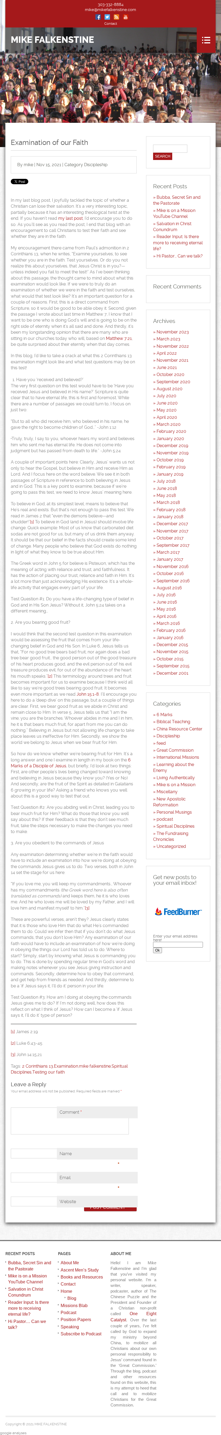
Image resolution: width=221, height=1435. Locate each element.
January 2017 (170, 559)
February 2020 (171, 431)
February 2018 (171, 509)
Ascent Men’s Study (80, 1270)
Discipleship (96, 164)
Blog (71, 1298)
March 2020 (169, 424)
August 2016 (169, 587)
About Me (70, 1262)
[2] (50, 676)
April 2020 (167, 417)
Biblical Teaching (173, 721)
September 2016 (173, 580)
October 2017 (170, 538)
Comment (71, 1112)
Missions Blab (74, 1305)
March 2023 (168, 339)
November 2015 (172, 651)
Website (68, 1201)
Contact (110, 24)
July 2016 (166, 594)
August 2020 (169, 388)
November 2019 (172, 452)
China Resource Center (179, 729)
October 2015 (170, 658)
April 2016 (167, 616)
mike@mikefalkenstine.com (110, 9)
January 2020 (170, 438)
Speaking (70, 1327)
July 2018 (166, 481)
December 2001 (172, 673)
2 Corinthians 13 (37, 1066)
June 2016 (167, 602)
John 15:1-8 (88, 694)
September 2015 (173, 665)
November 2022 (173, 346)
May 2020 (167, 410)
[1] (32, 521)
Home (66, 1291)
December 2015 (172, 644)
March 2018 (168, 502)
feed (161, 743)
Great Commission (175, 750)
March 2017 (168, 552)
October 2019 (170, 459)
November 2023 (173, 332)
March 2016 (168, 623)
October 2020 (170, 374)
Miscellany (167, 791)
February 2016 (171, 630)
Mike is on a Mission (176, 784)
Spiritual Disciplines (176, 826)
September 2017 (173, 545)
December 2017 (172, 523)
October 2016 (170, 573)
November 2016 (173, 566)
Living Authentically (176, 777)
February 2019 (171, 466)
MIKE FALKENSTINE (52, 40)
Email (90, 1179)
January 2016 (170, 637)
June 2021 (167, 367)
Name (90, 1155)
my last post (70, 218)
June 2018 (167, 488)
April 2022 (167, 353)
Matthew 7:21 (119, 338)
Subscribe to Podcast (81, 1334)
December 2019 (172, 445)
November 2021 (172, 360)
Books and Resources (82, 1277)
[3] (87, 908)
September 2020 (173, 381)
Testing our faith (48, 1072)
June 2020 (167, 403)
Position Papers (76, 1319)
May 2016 (166, 609)
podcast (165, 819)
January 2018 (170, 516)
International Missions (178, 757)
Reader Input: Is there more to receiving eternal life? (178, 242)
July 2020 (166, 395)
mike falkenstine (95, 1066)
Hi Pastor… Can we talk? (180, 256)
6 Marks (164, 714)
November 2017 (172, 531)
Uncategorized (171, 846)
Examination (66, 1066)
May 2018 (166, 495)
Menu (206, 40)
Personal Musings (174, 812)
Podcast (68, 1312)
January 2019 (170, 474)
